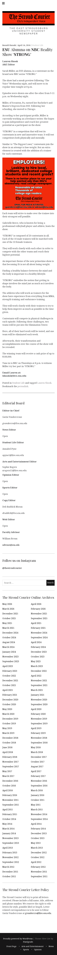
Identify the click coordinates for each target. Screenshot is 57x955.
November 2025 (39, 613)
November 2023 (10, 656)
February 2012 (38, 866)
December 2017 (39, 756)
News (51, 946)
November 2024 (39, 632)
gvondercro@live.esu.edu (38, 913)
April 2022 (36, 675)
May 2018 (36, 747)
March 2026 (8, 608)
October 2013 (37, 838)
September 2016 (39, 785)
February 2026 (38, 608)
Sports (26, 949)
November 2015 (10, 799)
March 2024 (8, 647)
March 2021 (37, 690)
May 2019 (7, 728)
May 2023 (36, 661)
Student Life (37, 45)
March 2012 (8, 866)
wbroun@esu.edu (10, 544)
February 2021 (9, 694)
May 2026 (7, 604)
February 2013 (9, 852)
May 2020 (7, 709)
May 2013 (36, 842)
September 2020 (39, 704)
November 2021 (39, 680)
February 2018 (9, 756)
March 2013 (37, 847)
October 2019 (9, 723)
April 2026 (36, 604)
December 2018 (10, 737)
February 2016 (9, 795)
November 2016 (39, 780)
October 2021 (9, 685)
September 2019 (39, 723)
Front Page (11, 946)
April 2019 (36, 728)
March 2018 (37, 752)
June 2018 (7, 747)
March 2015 (37, 809)
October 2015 (37, 799)
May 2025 (7, 623)
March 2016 (37, 790)
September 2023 (10, 661)
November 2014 (39, 814)
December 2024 (10, 632)
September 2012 (10, 862)
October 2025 (9, 618)
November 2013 (10, 838)
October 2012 (37, 857)
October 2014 (9, 819)
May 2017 (7, 771)
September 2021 (39, 685)
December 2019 (10, 718)
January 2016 (37, 795)
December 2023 (39, 651)
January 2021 (37, 694)
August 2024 (8, 642)
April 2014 (36, 823)
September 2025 (39, 618)
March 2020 (8, 713)
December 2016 (10, 780)
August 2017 (37, 766)
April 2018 (7, 752)
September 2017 (10, 766)
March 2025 (8, 627)
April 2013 (7, 847)
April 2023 (7, 666)
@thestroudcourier (12, 567)
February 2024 (38, 647)
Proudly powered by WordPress (18, 938)
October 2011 (9, 876)
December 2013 (39, 833)
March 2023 (37, 666)
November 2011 (39, 871)
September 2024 (39, 637)
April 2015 (7, 809)
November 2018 (39, 737)
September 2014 (39, 819)
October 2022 (9, 675)
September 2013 (10, 842)
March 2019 (8, 733)
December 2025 (10, 613)
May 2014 (7, 823)
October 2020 (9, 704)
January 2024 (9, 651)
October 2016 (9, 785)
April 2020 (36, 709)
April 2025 (36, 623)
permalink (22, 386)
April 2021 (7, 690)
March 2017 (8, 776)
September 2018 (39, 742)
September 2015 (10, 804)
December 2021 (10, 680)
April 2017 (36, 771)
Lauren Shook (44, 382)
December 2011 (10, 871)
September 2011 (39, 876)
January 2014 (9, 833)
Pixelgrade (28, 942)
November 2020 (39, 699)
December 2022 (39, 670)
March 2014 (8, 828)
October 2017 (37, 761)
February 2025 (38, 627)
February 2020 (38, 713)
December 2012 (39, 852)
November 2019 (39, 718)
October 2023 (37, 656)
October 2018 (9, 742)
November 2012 (10, 857)
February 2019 (38, 733)
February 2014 (38, 828)
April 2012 (36, 862)
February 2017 (38, 776)
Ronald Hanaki (9, 45)
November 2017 (10, 761)
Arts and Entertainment (32, 946)
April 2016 (7, 790)
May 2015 (36, 804)
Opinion (38, 949)
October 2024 (9, 637)
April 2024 (36, 642)
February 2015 (9, 814)
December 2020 (10, 699)
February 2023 (9, 670)
